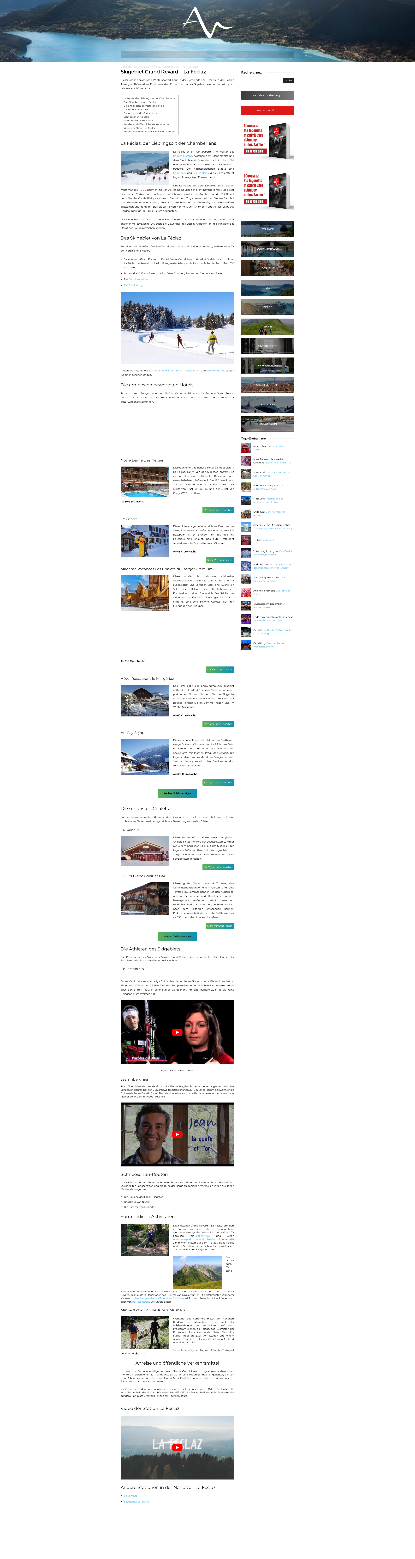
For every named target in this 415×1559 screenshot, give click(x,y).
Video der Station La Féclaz (139, 128)
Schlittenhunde (216, 370)
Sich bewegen (268, 365)
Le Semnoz (130, 1495)
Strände (268, 229)
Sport (268, 326)
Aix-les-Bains (201, 172)
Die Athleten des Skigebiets (140, 113)
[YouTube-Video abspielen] (177, 1032)
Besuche (268, 268)
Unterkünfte (267, 346)
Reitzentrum (202, 1235)
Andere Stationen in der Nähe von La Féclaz (149, 131)
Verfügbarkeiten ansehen (218, 510)
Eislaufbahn (268, 423)
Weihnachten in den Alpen (268, 620)
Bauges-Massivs (182, 155)
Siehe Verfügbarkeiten (219, 560)
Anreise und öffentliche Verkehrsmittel (147, 124)
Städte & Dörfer (267, 385)
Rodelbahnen (192, 370)
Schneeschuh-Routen (136, 117)
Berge (267, 307)
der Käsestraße (141, 1301)
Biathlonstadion (138, 279)
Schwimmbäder (268, 248)
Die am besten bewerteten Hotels (144, 106)
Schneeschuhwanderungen (166, 370)
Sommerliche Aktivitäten (138, 120)
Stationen (268, 404)
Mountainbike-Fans (206, 1239)
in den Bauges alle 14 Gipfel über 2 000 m (157, 1298)
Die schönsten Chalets (137, 109)
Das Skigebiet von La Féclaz (140, 102)
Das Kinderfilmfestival (278, 462)
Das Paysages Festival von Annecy (272, 528)
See (268, 287)
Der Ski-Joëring (133, 285)
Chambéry (179, 172)
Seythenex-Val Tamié (136, 1501)
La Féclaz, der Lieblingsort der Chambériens (149, 98)
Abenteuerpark (182, 1239)
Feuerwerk (268, 539)
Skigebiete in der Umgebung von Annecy (141, 67)
